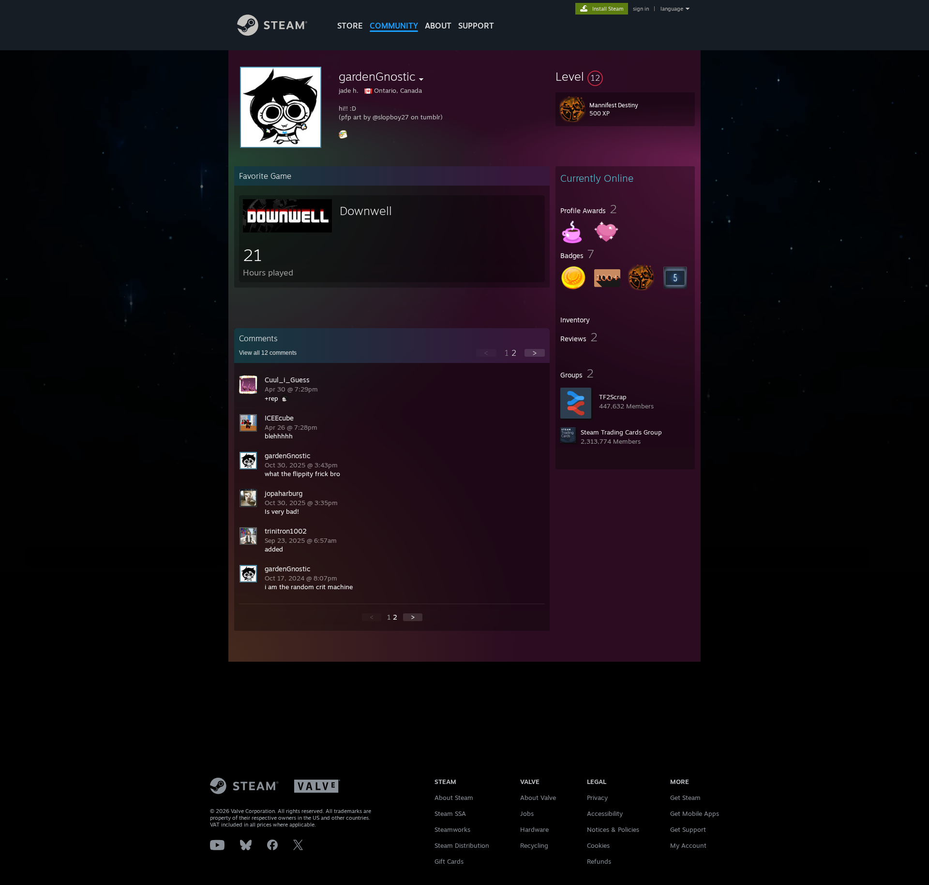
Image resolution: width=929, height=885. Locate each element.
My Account (688, 845)
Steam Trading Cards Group (621, 432)
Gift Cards (449, 861)
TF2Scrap (613, 397)
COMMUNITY (394, 25)
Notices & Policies (613, 829)
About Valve (538, 797)
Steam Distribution (462, 845)
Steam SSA (450, 813)
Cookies (598, 845)
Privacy (597, 797)
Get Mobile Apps (694, 813)
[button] (625, 76)
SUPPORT (476, 25)
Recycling (534, 845)
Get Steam (685, 797)
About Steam (454, 797)
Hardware (534, 829)
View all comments (268, 352)
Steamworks (452, 829)
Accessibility (605, 813)
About (438, 25)
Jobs (527, 813)
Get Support (688, 829)
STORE (350, 25)
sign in (641, 8)
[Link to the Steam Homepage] (272, 33)
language (671, 8)
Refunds (599, 861)
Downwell (366, 210)
